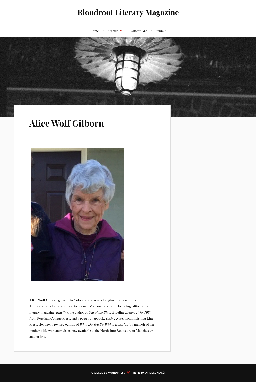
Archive (113, 31)
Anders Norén (155, 372)
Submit (161, 31)
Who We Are (138, 31)
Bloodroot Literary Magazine (128, 12)
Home (94, 31)
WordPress (116, 372)
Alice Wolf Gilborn (66, 123)
